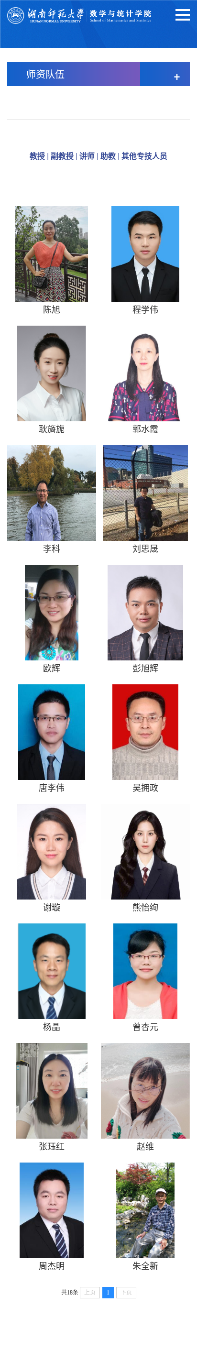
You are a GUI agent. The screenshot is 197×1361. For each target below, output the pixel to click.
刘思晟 (145, 548)
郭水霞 (145, 428)
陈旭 (51, 309)
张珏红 (52, 1146)
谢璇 (51, 906)
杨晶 (51, 1026)
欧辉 (51, 667)
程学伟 (145, 309)
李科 (51, 548)
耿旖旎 (52, 428)
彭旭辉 (145, 667)
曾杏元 (145, 1026)
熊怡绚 (145, 906)
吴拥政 (145, 787)
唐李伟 (52, 787)
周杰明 (52, 1265)
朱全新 (145, 1265)
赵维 (145, 1146)
